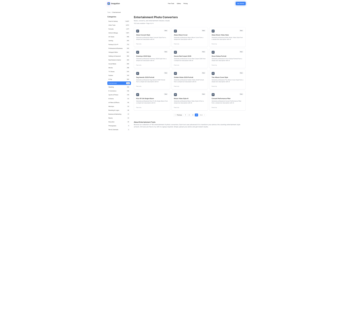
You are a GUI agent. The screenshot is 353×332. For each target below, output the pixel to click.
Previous (179, 115)
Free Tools (171, 3)
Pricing (185, 3)
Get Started (240, 3)
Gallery (179, 3)
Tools (108, 12)
